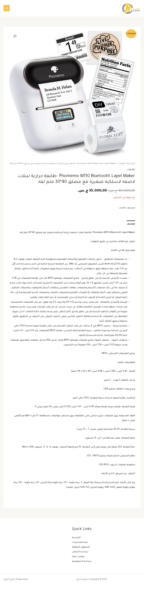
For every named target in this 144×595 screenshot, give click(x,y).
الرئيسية (131, 163)
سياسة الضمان (80, 552)
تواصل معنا (78, 556)
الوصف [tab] (131, 224)
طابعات (121, 163)
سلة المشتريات (80, 542)
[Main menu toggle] (7, 8)
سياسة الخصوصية (82, 561)
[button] (15, 36)
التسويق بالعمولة (81, 547)
